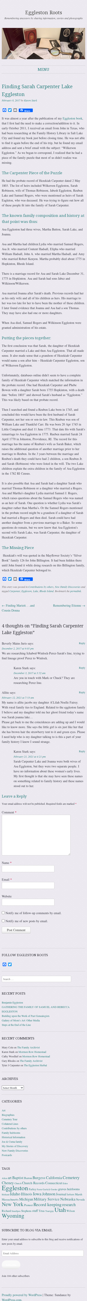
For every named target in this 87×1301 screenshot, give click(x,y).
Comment (9, 812)
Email (7, 879)
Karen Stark (30, 100)
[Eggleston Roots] (43, 43)
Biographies (8, 1115)
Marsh (78, 1194)
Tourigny (49, 1211)
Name (7, 863)
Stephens (26, 1211)
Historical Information (13, 1137)
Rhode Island (46, 591)
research (69, 1204)
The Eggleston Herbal (35, 1065)
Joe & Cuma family (12, 1141)
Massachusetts (10, 1199)
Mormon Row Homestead (32, 1052)
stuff (35, 1211)
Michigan (26, 1199)
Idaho (15, 1194)
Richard (6, 1211)
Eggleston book (72, 118)
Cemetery (71, 1177)
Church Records (33, 1183)
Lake (35, 591)
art (10, 1177)
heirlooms (73, 1189)
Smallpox (16, 1211)
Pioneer (28, 1205)
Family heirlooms (11, 1132)
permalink (75, 591)
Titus (42, 1211)
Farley (32, 1189)
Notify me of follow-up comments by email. (34, 913)
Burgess (39, 1177)
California (54, 1177)
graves (62, 1189)
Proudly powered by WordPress (22, 1295)
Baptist (17, 1177)
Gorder (54, 1189)
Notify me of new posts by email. (27, 921)
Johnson (48, 1193)
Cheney (8, 1182)
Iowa (37, 1193)
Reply (82, 643)
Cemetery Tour (9, 1119)
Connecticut (53, 1183)
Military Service (47, 1199)
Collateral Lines (10, 1123)
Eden (65, 1183)
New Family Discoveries (68, 587)
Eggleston (26, 591)
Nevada (80, 1199)
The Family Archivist (28, 1047)
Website (7, 896)
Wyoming (13, 1215)
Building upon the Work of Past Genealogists (26, 1016)
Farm (39, 1189)
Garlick (46, 1189)
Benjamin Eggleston (12, 1002)
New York (12, 1204)
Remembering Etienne (69, 605)
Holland (5, 1194)
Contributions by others (41, 587)
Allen (4, 1178)
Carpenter (14, 591)
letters (70, 1194)
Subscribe (11, 1265)
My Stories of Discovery (15, 1146)
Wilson (70, 1211)
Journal (61, 1194)
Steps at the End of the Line (16, 1025)
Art (3, 1110)
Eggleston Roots (43, 12)
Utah (60, 1210)
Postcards (7, 1155)
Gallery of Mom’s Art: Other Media (21, 1020)
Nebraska (67, 1199)
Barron (28, 1178)
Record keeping (47, 1204)
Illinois (26, 1193)
